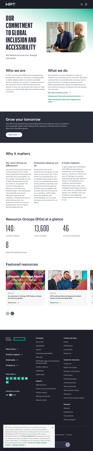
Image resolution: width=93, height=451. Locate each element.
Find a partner (68, 416)
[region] (46, 127)
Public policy (40, 374)
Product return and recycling (46, 389)
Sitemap (69, 435)
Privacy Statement (28, 436)
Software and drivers (43, 396)
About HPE (39, 342)
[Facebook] (22, 378)
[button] (52, 427)
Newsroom (67, 353)
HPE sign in (67, 394)
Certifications (68, 412)
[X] (11, 378)
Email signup (68, 375)
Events (66, 342)
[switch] (9, 395)
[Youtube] (26, 378)
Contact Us (67, 364)
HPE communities (70, 386)
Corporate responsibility (44, 353)
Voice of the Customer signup (74, 398)
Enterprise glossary (70, 379)
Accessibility (40, 346)
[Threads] (18, 378)
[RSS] (7, 382)
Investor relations (42, 367)
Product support (41, 392)
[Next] (12, 313)
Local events (68, 349)
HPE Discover (68, 346)
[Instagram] (14, 378)
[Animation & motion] (11, 395)
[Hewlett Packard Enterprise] (10, 4)
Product (13, 354)
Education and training (71, 371)
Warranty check (41, 400)
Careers (38, 349)
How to (11, 349)
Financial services (70, 383)
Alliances (67, 408)
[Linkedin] (7, 378)
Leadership (40, 371)
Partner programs (70, 419)
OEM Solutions (41, 385)
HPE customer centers (71, 390)
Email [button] (10, 360)
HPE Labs (39, 357)
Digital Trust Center (70, 367)
